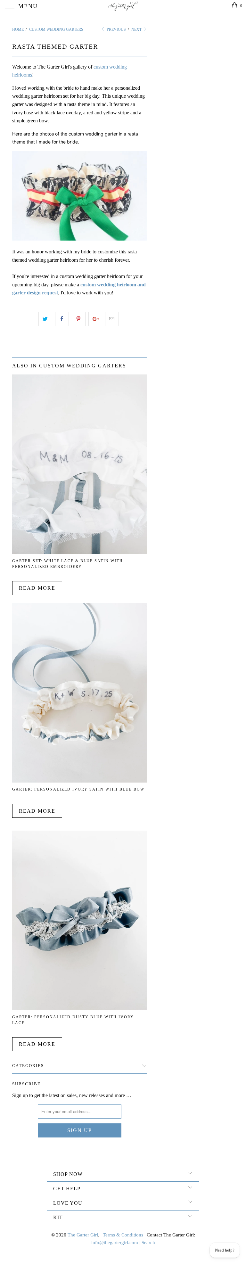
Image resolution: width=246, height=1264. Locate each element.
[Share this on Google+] (95, 319)
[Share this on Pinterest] (79, 319)
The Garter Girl (83, 1234)
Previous (116, 29)
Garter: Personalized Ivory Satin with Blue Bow (78, 789)
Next (137, 29)
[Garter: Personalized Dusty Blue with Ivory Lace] (79, 1008)
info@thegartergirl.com (114, 1242)
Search (148, 1242)
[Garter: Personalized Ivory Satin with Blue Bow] (79, 781)
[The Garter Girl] (123, 6)
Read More (37, 588)
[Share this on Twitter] (45, 319)
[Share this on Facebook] (62, 319)
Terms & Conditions (123, 1234)
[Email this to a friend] (112, 319)
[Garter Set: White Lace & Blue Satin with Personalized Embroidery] (79, 552)
